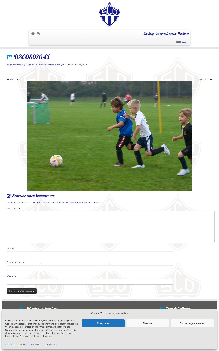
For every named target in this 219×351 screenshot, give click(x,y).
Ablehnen (148, 323)
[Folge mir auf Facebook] (34, 34)
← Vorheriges (14, 79)
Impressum (51, 344)
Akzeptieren (103, 323)
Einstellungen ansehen (192, 323)
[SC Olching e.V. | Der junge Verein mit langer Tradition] (109, 14)
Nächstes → (205, 79)
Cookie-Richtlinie (13, 344)
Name (11, 248)
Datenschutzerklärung (33, 344)
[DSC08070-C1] (109, 135)
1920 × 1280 (65, 64)
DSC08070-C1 (80, 64)
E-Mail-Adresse (16, 262)
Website (11, 276)
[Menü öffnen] (178, 42)
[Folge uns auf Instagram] (39, 34)
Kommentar (14, 208)
